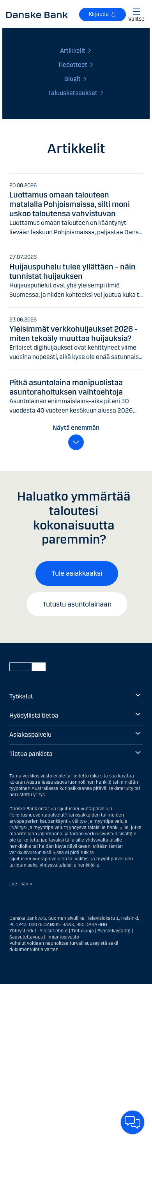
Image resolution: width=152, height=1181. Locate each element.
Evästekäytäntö (114, 930)
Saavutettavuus (26, 937)
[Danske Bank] (37, 14)
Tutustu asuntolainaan (76, 604)
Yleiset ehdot (54, 930)
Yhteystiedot (22, 930)
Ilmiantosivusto (62, 937)
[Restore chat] (132, 1122)
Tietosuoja (82, 930)
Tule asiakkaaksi (76, 573)
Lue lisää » (20, 884)
